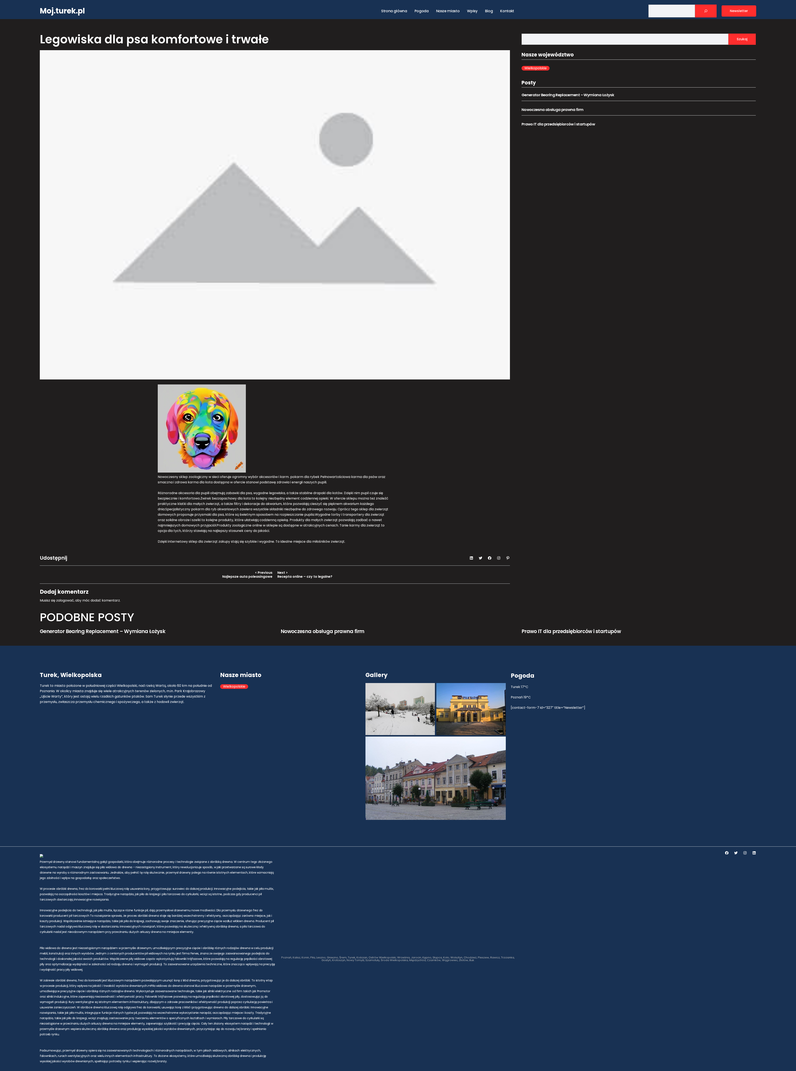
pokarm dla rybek (304, 476)
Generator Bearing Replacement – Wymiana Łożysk (568, 94)
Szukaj (742, 39)
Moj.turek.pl (62, 11)
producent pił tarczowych (71, 916)
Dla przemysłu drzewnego (234, 910)
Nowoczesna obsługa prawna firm (553, 109)
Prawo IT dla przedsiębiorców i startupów (558, 124)
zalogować (65, 600)
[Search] (706, 11)
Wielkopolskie (535, 68)
